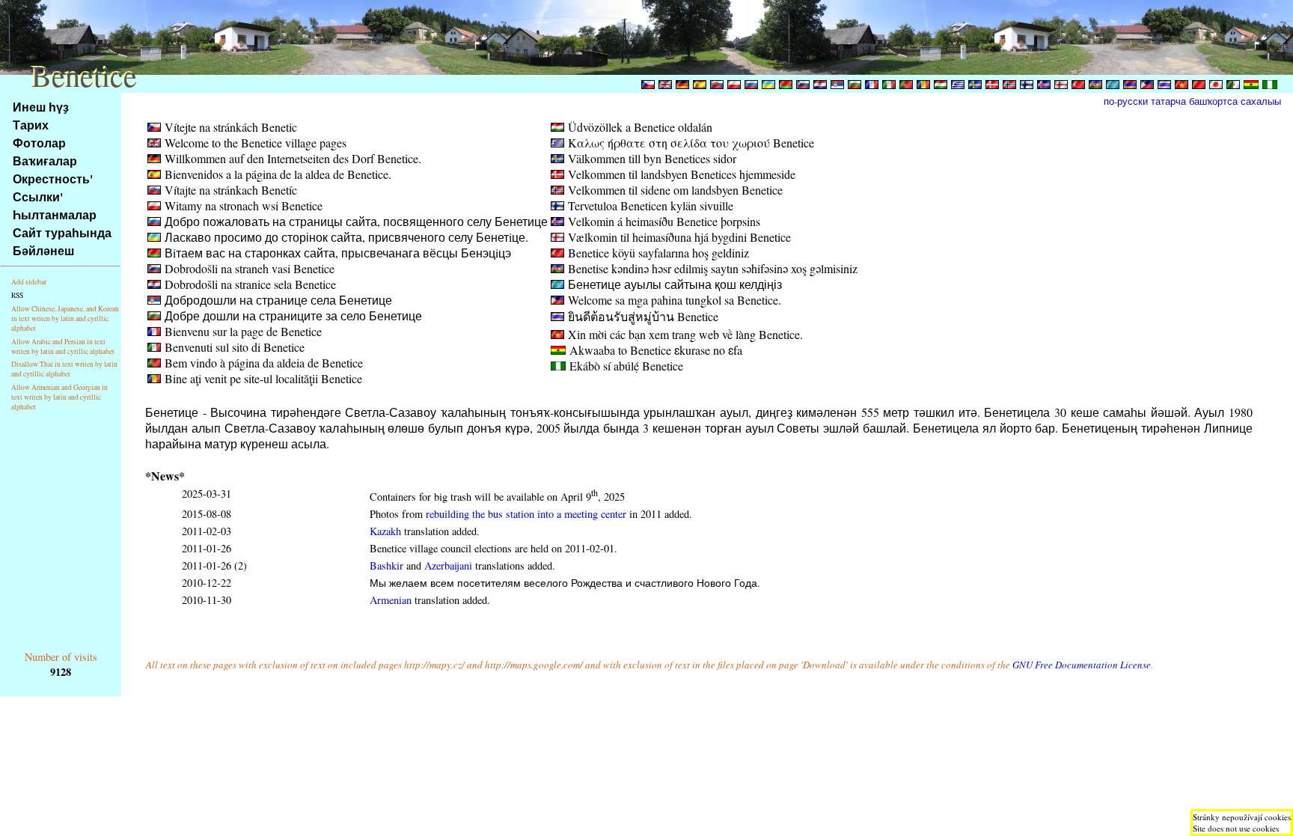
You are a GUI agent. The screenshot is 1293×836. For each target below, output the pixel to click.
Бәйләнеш (43, 250)
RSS (17, 295)
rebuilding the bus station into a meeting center (526, 514)
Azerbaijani (448, 565)
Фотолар (39, 142)
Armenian (391, 600)
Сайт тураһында (62, 232)
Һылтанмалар (55, 214)
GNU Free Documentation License (1081, 664)
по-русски (1126, 101)
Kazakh (385, 531)
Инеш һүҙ (41, 106)
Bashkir (386, 565)
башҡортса (1213, 101)
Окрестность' (53, 178)
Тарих (31, 124)
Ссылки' (38, 196)
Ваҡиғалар (45, 160)
